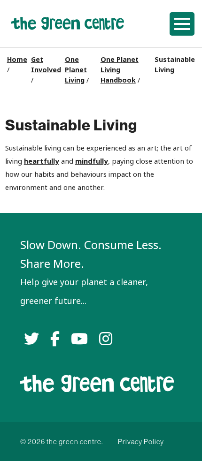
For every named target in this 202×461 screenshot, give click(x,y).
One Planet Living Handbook (120, 69)
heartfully (41, 161)
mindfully (91, 161)
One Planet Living (76, 69)
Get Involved (46, 64)
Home (17, 59)
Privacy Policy (141, 441)
